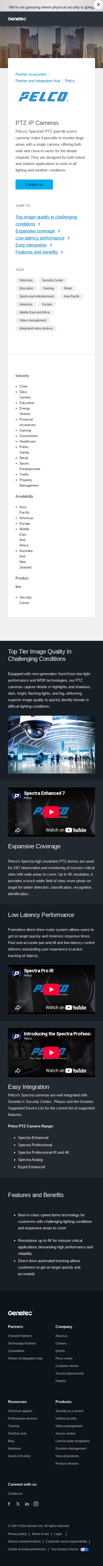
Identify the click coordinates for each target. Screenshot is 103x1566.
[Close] (98, 4)
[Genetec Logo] (17, 19)
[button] (26, 280)
